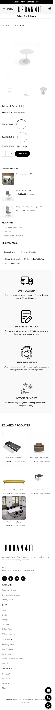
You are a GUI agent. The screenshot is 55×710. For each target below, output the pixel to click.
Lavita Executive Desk (25, 174)
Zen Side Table (39, 490)
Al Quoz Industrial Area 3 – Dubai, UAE (18, 570)
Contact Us (6, 674)
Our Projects (7, 649)
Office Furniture (27, 1)
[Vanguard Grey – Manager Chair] (8, 212)
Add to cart (22, 154)
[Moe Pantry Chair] (8, 195)
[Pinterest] (23, 578)
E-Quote (5, 683)
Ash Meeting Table (14, 522)
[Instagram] (4, 578)
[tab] (10, 252)
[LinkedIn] (17, 578)
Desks (4, 615)
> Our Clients (8, 231)
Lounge (13, 25)
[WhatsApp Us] (48, 705)
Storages (6, 624)
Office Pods (7, 629)
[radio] (21, 124)
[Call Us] (48, 698)
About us (6, 678)
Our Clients (7, 663)
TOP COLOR (7, 124)
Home (4, 25)
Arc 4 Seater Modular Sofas (14, 490)
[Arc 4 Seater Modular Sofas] (14, 476)
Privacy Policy (7, 599)
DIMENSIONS (8, 146)
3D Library (6, 654)
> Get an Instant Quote (12, 227)
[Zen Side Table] (39, 476)
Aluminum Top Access (14, 458)
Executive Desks (9, 590)
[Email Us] (48, 690)
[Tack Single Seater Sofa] (39, 444)
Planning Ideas (8, 644)
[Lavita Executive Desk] (8, 179)
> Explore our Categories (13, 235)
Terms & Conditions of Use (13, 658)
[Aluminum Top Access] (14, 444)
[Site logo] (29, 9)
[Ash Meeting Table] (14, 508)
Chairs (4, 610)
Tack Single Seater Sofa (39, 458)
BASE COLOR (8, 137)
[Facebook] (10, 578)
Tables (21, 25)
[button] (8, 9)
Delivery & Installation (11, 595)
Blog (4, 688)
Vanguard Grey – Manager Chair (29, 207)
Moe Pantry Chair (23, 190)
